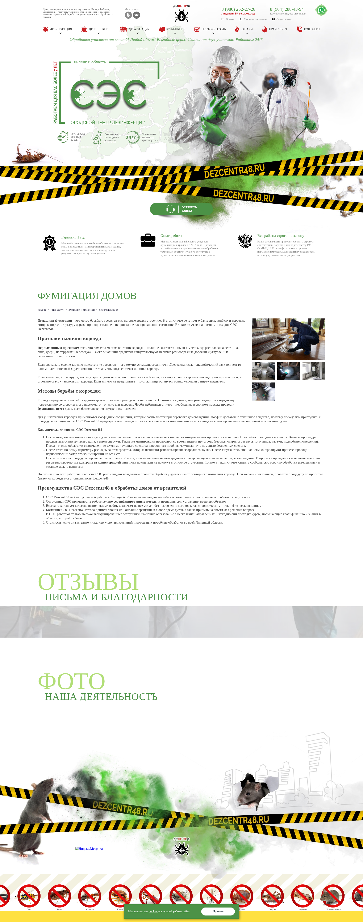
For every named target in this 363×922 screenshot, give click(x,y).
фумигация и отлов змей (81, 309)
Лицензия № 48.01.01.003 (238, 13)
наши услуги (57, 309)
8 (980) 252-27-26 (238, 9)
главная (42, 309)
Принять (218, 911)
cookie (153, 911)
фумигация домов (108, 309)
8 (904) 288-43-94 (287, 9)
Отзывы (230, 19)
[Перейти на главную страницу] (181, 846)
